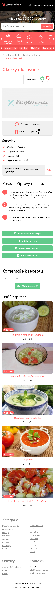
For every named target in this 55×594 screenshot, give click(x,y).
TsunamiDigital (28, 587)
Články (5, 573)
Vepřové (33, 548)
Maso (32, 551)
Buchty (33, 542)
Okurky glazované (14, 58)
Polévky (5, 542)
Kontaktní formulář (38, 573)
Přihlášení (37, 5)
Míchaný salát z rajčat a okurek (27, 376)
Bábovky (34, 538)
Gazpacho (27, 459)
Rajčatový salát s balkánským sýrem (27, 501)
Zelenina (26, 55)
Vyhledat (47, 26)
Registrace (48, 5)
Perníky (33, 545)
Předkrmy (6, 545)
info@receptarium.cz (39, 570)
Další (49, 170)
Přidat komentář (29, 286)
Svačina (23, 48)
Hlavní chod (13, 55)
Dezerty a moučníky (11, 526)
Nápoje (5, 532)
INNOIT (40, 587)
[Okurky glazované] (27, 103)
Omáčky (6, 536)
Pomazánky (48, 48)
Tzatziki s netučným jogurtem (27, 334)
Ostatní (5, 539)
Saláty (5, 549)
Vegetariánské (10, 48)
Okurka (37, 55)
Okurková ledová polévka (27, 417)
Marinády (35, 48)
